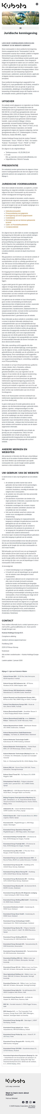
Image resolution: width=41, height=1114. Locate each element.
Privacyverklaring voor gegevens (17, 213)
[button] (37, 4)
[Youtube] (34, 1102)
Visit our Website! (12, 1098)
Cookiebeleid (10, 218)
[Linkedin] (27, 1102)
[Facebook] (23, 1102)
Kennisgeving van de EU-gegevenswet (19, 215)
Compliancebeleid (12, 227)
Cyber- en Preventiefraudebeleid (17, 224)
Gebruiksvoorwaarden (13, 211)
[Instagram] (30, 1102)
